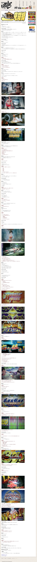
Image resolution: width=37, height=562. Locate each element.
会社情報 (2, 558)
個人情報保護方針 (9, 558)
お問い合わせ (13, 558)
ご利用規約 (5, 558)
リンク (16, 558)
